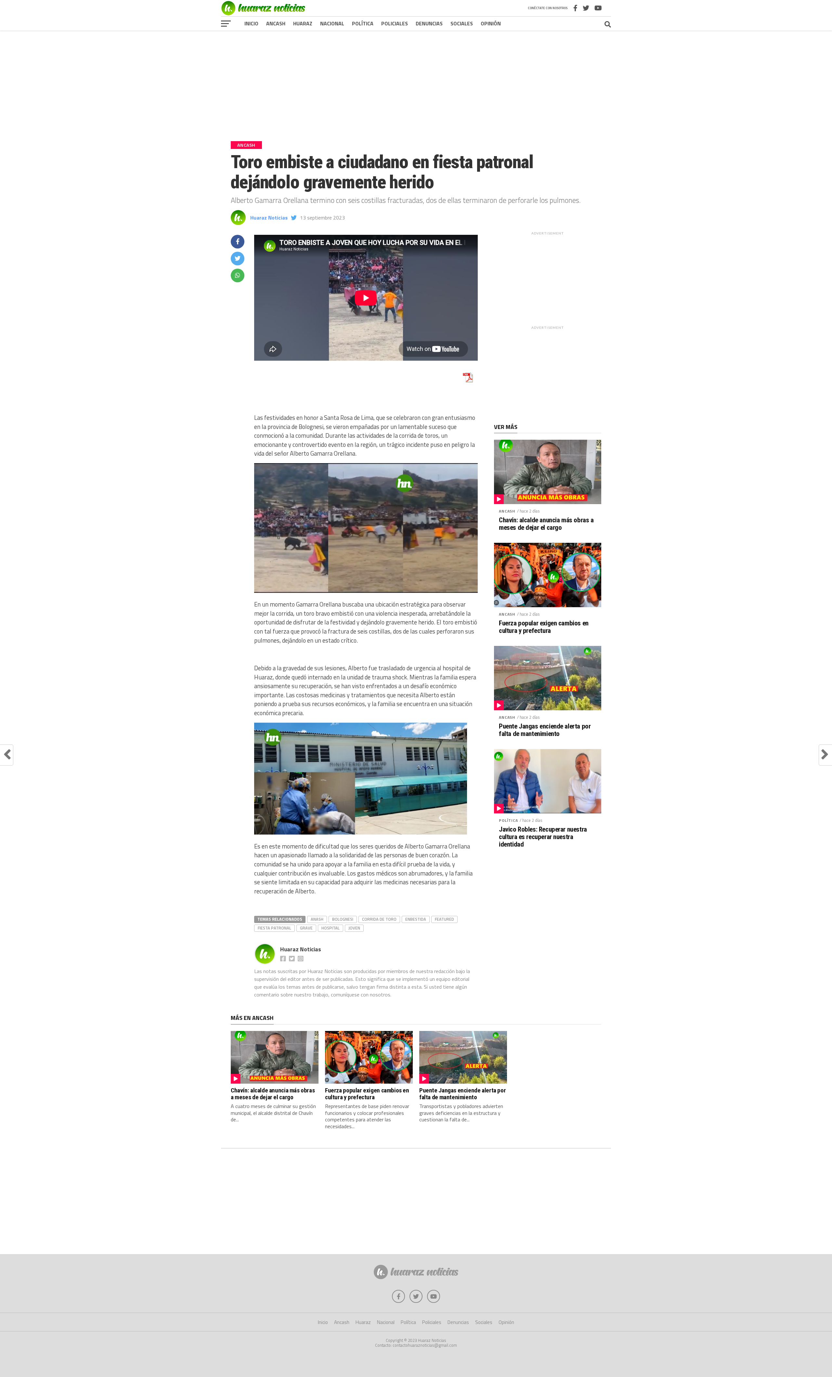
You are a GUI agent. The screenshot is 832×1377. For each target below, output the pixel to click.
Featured (444, 919)
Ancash (275, 23)
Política (362, 23)
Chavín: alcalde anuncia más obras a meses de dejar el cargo (546, 523)
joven (354, 928)
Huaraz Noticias (269, 217)
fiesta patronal (274, 928)
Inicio (251, 23)
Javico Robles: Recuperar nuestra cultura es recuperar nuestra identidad (543, 837)
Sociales (461, 23)
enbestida (415, 919)
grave (306, 928)
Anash (317, 919)
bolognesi (342, 919)
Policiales (394, 23)
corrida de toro (379, 919)
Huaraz (302, 23)
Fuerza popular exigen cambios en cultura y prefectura (544, 627)
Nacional (332, 23)
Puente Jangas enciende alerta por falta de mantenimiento (545, 730)
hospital (330, 928)
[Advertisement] (416, 81)
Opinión (491, 23)
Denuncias (429, 23)
